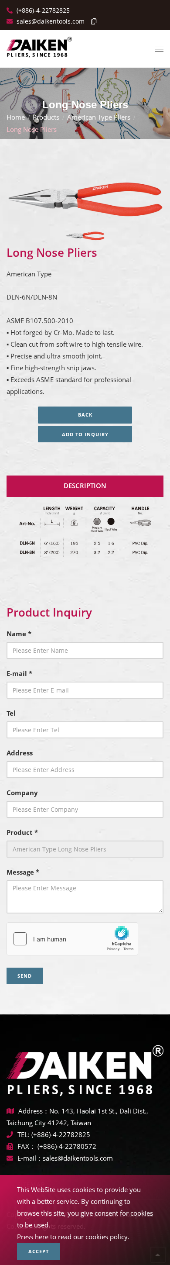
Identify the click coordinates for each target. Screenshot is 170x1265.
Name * (19, 633)
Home (16, 117)
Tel (11, 713)
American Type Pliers (98, 117)
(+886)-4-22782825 (42, 10)
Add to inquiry (85, 434)
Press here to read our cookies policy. (73, 1236)
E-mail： (30, 1158)
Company (22, 792)
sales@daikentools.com (78, 1158)
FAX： (27, 1146)
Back (85, 414)
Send (24, 975)
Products (46, 117)
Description (85, 485)
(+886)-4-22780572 (66, 1146)
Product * (22, 832)
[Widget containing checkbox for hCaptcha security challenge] (72, 938)
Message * (23, 872)
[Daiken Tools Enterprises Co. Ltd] (39, 43)
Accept (38, 1251)
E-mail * (19, 673)
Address (20, 752)
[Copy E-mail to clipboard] (91, 21)
